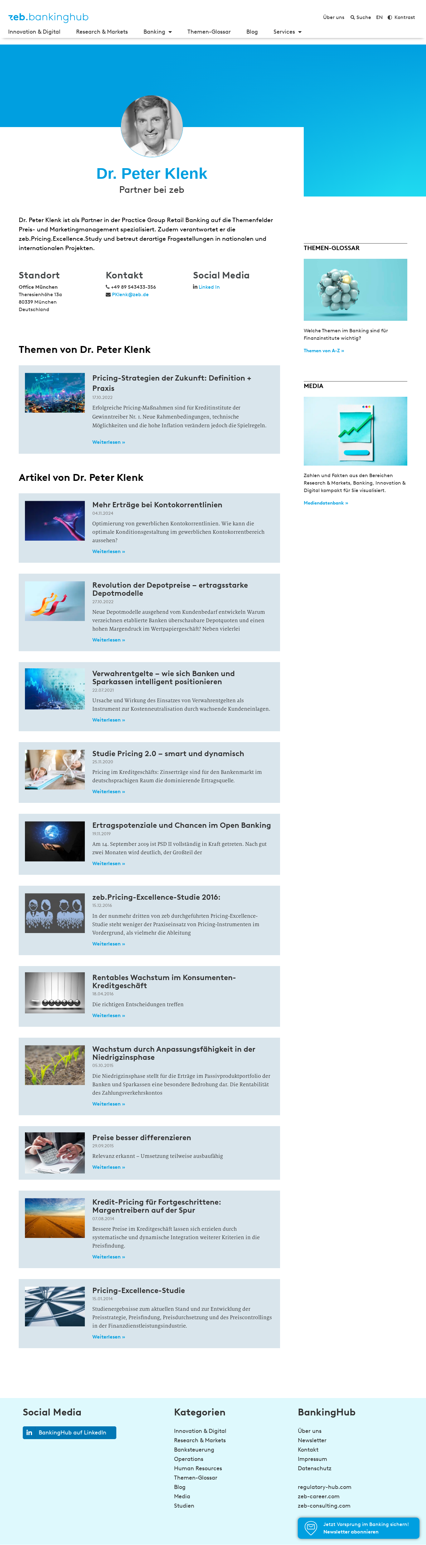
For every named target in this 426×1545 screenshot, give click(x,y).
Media (182, 1496)
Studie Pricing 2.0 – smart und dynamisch (168, 753)
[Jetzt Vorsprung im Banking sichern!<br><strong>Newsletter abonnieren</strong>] (311, 1528)
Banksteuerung (194, 1449)
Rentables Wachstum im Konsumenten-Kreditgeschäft (164, 981)
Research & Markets (102, 32)
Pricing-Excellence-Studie (138, 1290)
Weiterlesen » (108, 442)
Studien (184, 1505)
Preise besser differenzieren (141, 1137)
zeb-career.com (319, 1496)
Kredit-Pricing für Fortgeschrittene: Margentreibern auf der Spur (156, 1206)
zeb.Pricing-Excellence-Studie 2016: (156, 897)
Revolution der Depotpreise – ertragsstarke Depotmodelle (170, 589)
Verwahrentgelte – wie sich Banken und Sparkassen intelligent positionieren (163, 677)
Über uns (310, 1431)
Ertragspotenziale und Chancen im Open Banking (181, 825)
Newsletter (312, 1440)
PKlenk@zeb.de (130, 294)
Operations (188, 1459)
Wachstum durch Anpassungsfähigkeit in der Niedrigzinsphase (173, 1053)
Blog (252, 32)
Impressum (312, 1459)
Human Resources (198, 1468)
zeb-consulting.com (324, 1505)
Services (284, 32)
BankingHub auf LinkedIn (72, 1432)
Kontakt (308, 1449)
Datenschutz (315, 1468)
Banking (154, 32)
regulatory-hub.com (324, 1487)
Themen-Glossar (209, 32)
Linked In (209, 287)
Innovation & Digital (34, 32)
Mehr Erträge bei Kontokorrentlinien (157, 504)
